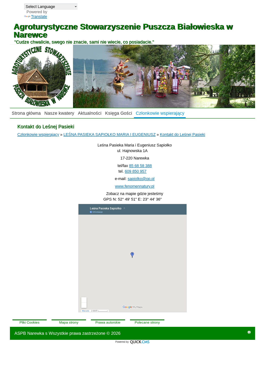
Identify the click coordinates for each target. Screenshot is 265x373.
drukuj (249, 332)
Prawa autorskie (107, 322)
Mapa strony (68, 322)
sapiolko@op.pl (141, 178)
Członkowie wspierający (160, 113)
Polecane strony (147, 322)
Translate (39, 16)
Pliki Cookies (29, 322)
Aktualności (89, 113)
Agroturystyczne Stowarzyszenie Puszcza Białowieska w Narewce (123, 30)
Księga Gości (118, 113)
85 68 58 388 (140, 165)
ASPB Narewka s (30, 333)
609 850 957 (135, 171)
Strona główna (26, 113)
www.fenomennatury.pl (134, 186)
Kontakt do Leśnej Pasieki (182, 134)
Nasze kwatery (59, 113)
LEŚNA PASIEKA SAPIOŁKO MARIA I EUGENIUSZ (109, 134)
